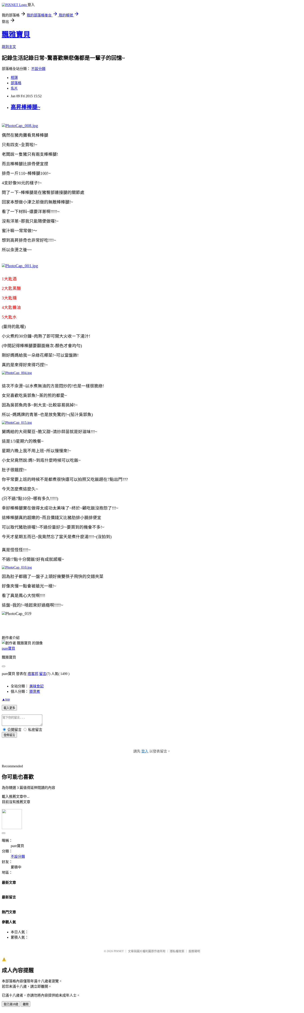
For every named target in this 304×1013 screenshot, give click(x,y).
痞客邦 (33, 674)
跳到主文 (9, 47)
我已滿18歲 (11, 1004)
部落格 (16, 83)
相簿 (14, 78)
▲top (6, 699)
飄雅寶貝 (16, 34)
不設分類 (38, 69)
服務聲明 (194, 951)
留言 (42, 674)
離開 (25, 1004)
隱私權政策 (177, 951)
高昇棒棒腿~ (25, 107)
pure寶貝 (8, 648)
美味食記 (36, 686)
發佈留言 (9, 735)
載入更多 (9, 708)
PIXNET (119, 951)
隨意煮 (34, 691)
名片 (14, 88)
